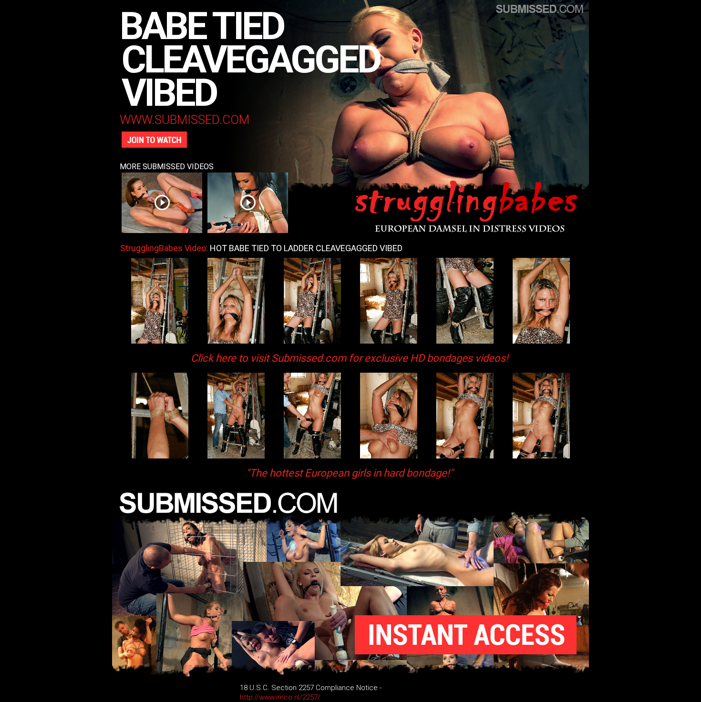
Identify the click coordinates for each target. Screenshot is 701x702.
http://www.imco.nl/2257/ (280, 697)
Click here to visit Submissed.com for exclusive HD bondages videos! (349, 358)
